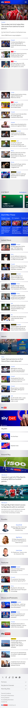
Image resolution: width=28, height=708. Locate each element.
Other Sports (4, 502)
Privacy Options (5, 697)
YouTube (16, 677)
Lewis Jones (19, 550)
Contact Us (4, 701)
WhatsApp (19, 677)
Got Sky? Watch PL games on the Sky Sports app (13, 32)
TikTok (9, 677)
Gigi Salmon (19, 537)
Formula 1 (13, 577)
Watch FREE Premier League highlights (11, 35)
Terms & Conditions (6, 693)
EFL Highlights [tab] (15, 218)
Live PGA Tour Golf (8, 206)
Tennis (15, 61)
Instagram (12, 677)
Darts (12, 254)
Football (3, 22)
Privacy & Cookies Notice (7, 695)
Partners (4, 682)
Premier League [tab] (5, 218)
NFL (12, 314)
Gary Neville (19, 524)
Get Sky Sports (22, 192)
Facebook (6, 677)
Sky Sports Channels (7, 685)
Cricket (12, 92)
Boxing (12, 162)
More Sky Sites (5, 688)
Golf (15, 51)
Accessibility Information (7, 699)
